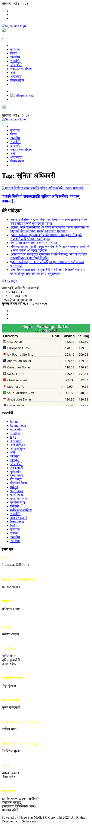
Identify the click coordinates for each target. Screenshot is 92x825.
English (15, 433)
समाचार (15, 49)
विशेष (13, 53)
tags (13, 437)
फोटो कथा (16, 491)
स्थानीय (15, 57)
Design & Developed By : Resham (58, 821)
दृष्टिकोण (15, 471)
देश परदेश (16, 479)
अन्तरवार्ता (16, 76)
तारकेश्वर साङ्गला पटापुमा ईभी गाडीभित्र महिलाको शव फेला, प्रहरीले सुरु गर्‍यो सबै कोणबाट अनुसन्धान (48, 271)
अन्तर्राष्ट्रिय (17, 445)
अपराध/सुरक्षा (18, 448)
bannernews (18, 425)
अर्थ (12, 72)
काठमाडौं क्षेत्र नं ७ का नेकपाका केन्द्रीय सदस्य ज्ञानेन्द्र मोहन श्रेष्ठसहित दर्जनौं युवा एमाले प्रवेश (48, 221)
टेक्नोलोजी (16, 468)
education (16, 429)
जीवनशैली (16, 65)
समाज (14, 533)
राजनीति (15, 61)
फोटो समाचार (18, 498)
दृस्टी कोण (16, 475)
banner (14, 421)
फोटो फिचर (17, 495)
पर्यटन (14, 487)
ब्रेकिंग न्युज (17, 502)
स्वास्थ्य (15, 541)
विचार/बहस (17, 80)
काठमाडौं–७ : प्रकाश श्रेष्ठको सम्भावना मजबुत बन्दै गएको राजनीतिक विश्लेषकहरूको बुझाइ (46, 237)
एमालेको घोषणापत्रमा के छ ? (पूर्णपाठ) (35, 243)
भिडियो (14, 506)
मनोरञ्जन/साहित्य (21, 69)
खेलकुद (14, 456)
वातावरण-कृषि (18, 518)
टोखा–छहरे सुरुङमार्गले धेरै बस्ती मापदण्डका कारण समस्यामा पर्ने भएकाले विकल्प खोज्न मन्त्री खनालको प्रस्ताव (49, 229)
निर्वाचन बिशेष (18, 483)
